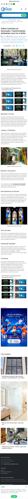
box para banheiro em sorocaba (15, 41)
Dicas (19, 19)
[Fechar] (26, 487)
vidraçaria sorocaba (23, 36)
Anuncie (2, 470)
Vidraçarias (21, 42)
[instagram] (9, 4)
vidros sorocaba (14, 37)
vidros (2, 39)
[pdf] (12, 4)
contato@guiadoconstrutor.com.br (11, 463)
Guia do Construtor (12, 19)
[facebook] (2, 4)
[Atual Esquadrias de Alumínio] (20, 94)
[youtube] (7, 4)
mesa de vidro (7, 39)
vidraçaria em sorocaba (5, 37)
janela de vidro (7, 42)
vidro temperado (20, 39)
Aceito (14, 496)
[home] (6, 9)
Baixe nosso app (14, 1)
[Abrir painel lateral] (25, 9)
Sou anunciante (4, 473)
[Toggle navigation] (21, 9)
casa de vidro (13, 39)
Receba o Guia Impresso (6, 471)
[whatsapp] (14, 4)
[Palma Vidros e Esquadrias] (7, 94)
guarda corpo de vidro (14, 42)
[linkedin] (4, 4)
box (23, 41)
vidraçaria (16, 36)
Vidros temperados (21, 37)
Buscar (23, 15)
